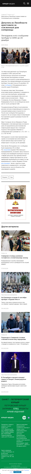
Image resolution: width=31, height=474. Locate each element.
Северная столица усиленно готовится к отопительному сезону (14, 257)
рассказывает (5, 163)
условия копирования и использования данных (15, 468)
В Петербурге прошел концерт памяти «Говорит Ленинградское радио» (13, 379)
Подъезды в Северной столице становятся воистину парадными (13, 338)
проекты (20, 408)
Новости (4, 253)
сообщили (8, 85)
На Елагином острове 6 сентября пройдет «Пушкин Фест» (13, 298)
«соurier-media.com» (6, 426)
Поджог (4, 177)
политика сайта (15, 466)
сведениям (6, 150)
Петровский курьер (15, 405)
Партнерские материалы (9, 295)
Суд (11, 177)
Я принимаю (17, 472)
